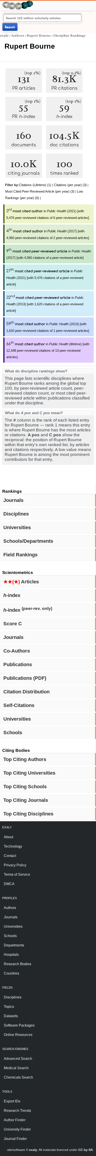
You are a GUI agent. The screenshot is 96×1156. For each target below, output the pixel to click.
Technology (13, 846)
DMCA (9, 884)
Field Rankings (20, 554)
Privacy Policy (15, 865)
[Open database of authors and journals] (18, 2)
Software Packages (19, 1025)
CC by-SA (85, 1150)
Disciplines (16, 514)
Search (10, 27)
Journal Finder (15, 1139)
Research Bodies (17, 964)
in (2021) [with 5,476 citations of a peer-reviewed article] (44, 277)
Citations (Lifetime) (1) (35, 185)
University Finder (17, 1129)
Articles (21, 581)
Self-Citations (18, 705)
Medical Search (16, 1068)
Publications (17, 664)
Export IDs (12, 1101)
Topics (9, 1006)
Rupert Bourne (39, 35)
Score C (12, 623)
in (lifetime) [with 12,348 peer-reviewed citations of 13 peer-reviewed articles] (47, 350)
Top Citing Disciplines (28, 814)
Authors (17, 35)
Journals (13, 500)
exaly (4, 35)
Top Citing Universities (29, 773)
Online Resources (18, 1035)
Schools (12, 732)
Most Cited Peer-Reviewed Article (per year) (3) (39, 191)
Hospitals (11, 954)
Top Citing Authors (24, 759)
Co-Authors (16, 651)
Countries (11, 973)
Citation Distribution (26, 691)
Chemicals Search (18, 1077)
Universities (17, 527)
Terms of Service (17, 874)
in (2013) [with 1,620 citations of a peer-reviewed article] (45, 304)
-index (11, 595)
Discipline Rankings (69, 35)
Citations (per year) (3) (70, 185)
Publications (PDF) (24, 678)
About (8, 837)
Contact (10, 856)
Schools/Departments (28, 541)
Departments (14, 945)
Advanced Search (18, 1058)
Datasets (11, 1016)
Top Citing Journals (25, 800)
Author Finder (14, 1120)
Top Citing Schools (25, 786)
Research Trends (17, 1110)
